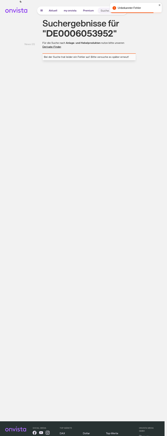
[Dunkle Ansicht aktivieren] (20, 1)
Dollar (86, 433)
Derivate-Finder (51, 46)
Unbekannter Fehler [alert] (129, 8)
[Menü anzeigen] (41, 10)
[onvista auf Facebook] (35, 433)
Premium (88, 10)
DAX (62, 433)
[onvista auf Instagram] (48, 433)
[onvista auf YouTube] (41, 433)
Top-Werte (112, 433)
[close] (160, 5)
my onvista (70, 10)
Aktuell (53, 10)
